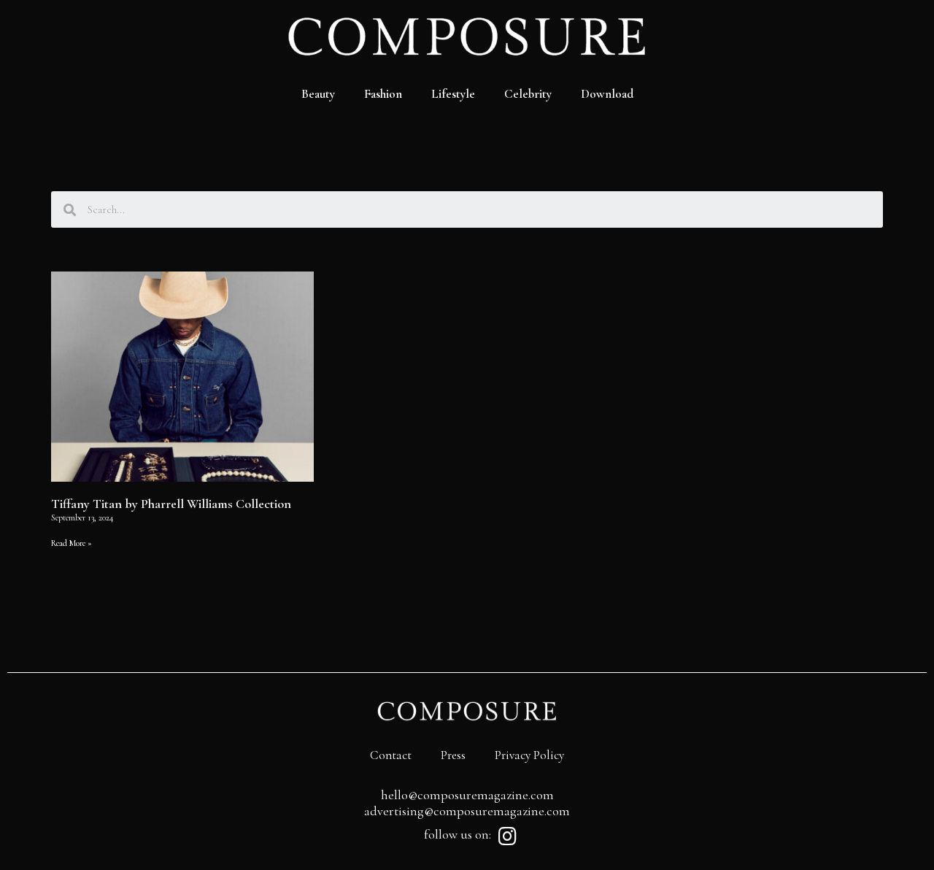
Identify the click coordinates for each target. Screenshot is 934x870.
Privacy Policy (529, 755)
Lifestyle (453, 93)
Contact (391, 755)
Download (607, 93)
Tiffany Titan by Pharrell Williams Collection (171, 504)
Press (453, 755)
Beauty (318, 93)
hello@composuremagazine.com (467, 795)
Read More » (71, 543)
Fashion (383, 93)
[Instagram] (507, 836)
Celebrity (528, 93)
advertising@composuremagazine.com (467, 811)
